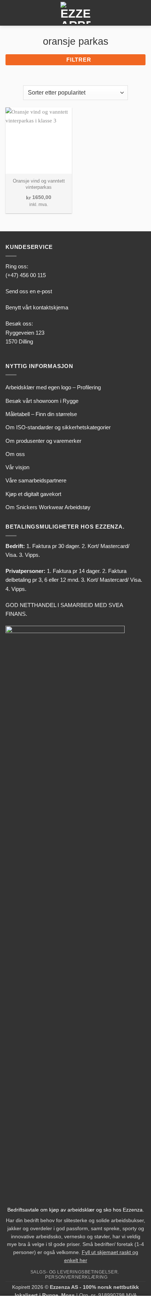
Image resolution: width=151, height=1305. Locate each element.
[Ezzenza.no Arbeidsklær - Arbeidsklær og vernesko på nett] (75, 13)
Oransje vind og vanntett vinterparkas (39, 184)
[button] (9, 13)
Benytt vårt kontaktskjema (36, 307)
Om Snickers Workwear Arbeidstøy (48, 507)
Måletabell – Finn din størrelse (41, 414)
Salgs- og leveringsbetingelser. (74, 1271)
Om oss (15, 454)
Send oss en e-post (28, 291)
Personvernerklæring (76, 1277)
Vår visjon (17, 467)
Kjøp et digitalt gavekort (33, 494)
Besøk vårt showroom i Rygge (41, 401)
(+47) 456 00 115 (25, 275)
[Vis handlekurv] (142, 13)
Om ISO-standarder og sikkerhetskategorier (58, 427)
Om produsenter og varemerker (43, 441)
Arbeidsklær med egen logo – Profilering (53, 387)
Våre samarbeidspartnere (35, 480)
